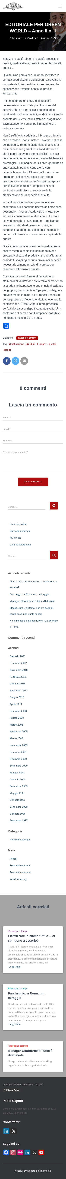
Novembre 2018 (19, 669)
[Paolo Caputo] (15, 6)
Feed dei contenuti (20, 865)
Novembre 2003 (19, 745)
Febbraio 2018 (18, 676)
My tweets (15, 537)
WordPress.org (18, 879)
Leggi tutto (15, 966)
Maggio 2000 (17, 772)
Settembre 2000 (19, 765)
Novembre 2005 (19, 731)
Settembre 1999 (19, 786)
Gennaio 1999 (18, 799)
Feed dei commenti (20, 872)
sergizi (7, 349)
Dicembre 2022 (18, 663)
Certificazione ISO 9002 (22, 343)
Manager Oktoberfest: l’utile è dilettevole (32, 601)
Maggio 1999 (17, 793)
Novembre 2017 (19, 690)
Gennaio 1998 (18, 813)
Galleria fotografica (20, 544)
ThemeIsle (45, 1170)
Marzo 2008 (16, 724)
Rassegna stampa (27, 338)
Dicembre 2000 (18, 758)
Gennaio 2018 (18, 683)
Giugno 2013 (17, 697)
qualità (52, 343)
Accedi (13, 858)
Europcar (42, 343)
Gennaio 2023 (18, 656)
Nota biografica (18, 524)
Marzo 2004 (16, 738)
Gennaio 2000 (18, 779)
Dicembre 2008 (18, 711)
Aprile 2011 (16, 704)
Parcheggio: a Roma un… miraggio (29, 594)
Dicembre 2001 (18, 752)
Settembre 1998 (19, 806)
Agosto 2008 (17, 717)
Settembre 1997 (19, 820)
